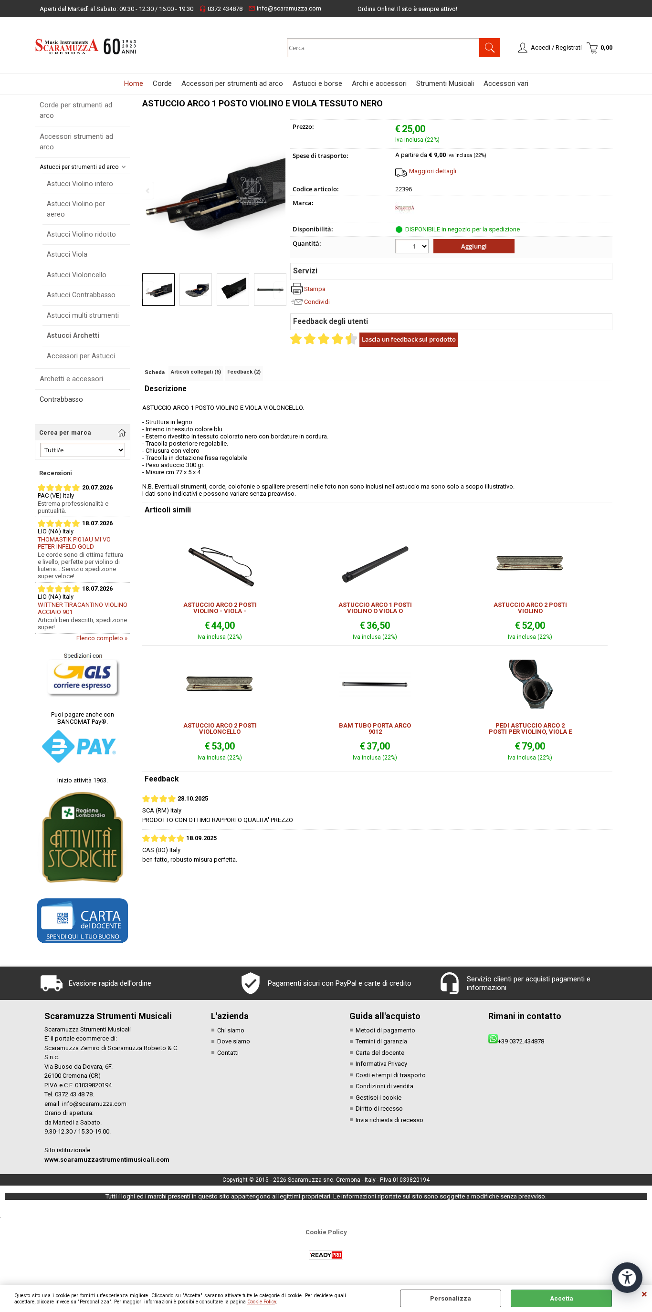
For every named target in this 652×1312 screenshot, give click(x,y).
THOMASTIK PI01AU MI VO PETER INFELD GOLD (74, 543)
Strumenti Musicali (445, 83)
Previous (148, 290)
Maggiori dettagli (432, 171)
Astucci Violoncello (76, 275)
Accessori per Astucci (81, 356)
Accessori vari (506, 83)
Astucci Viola (67, 254)
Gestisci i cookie (378, 1097)
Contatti (228, 1052)
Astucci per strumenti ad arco (79, 167)
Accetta (561, 1298)
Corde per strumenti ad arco (76, 110)
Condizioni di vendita (384, 1086)
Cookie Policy (261, 1302)
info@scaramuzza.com (284, 8)
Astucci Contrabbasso (81, 295)
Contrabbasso (61, 399)
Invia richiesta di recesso (389, 1120)
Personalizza (450, 1298)
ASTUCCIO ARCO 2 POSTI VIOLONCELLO (220, 728)
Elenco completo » (101, 638)
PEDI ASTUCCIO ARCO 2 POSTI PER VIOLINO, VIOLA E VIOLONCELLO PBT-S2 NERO (530, 728)
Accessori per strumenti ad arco (232, 83)
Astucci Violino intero (80, 183)
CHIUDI (644, 1294)
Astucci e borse (317, 83)
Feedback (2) (244, 372)
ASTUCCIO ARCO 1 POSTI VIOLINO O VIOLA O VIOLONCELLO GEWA (375, 608)
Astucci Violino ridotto (81, 234)
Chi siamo (230, 1030)
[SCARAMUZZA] (404, 215)
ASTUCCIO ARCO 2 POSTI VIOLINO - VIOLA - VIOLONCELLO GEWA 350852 (220, 608)
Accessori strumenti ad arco (76, 142)
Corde (162, 83)
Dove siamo (233, 1041)
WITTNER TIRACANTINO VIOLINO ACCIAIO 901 (82, 608)
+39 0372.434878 (521, 1041)
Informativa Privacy (381, 1063)
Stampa (315, 288)
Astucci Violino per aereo (76, 209)
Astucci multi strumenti (83, 315)
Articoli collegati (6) (196, 372)
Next (279, 290)
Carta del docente (380, 1052)
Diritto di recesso (379, 1108)
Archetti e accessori (71, 379)
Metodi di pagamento (385, 1030)
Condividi (317, 301)
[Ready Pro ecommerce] (326, 1255)
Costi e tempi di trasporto (391, 1075)
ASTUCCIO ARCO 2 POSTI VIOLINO (530, 608)
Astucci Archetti (73, 335)
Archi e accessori (379, 83)
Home (133, 83)
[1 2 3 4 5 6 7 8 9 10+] (413, 247)
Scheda (155, 372)
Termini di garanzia (381, 1041)
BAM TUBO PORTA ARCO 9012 (375, 728)
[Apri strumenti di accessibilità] (627, 1277)
